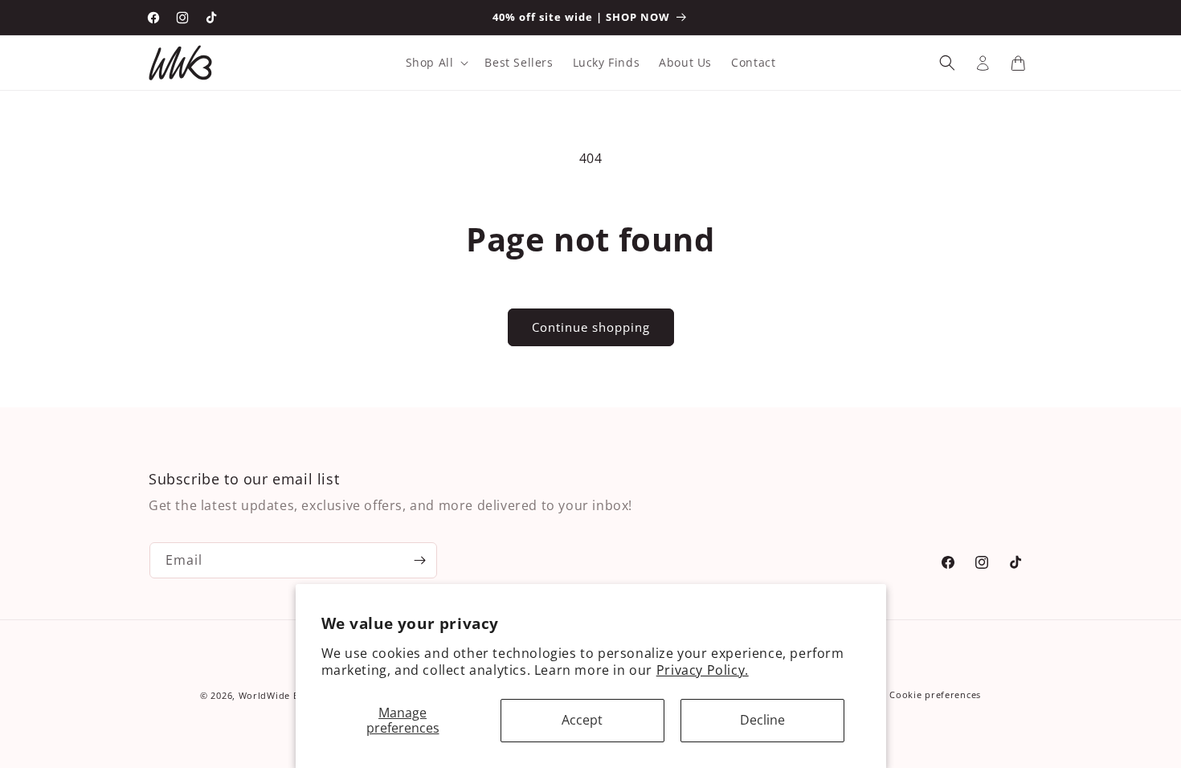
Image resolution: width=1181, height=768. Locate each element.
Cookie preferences (935, 694)
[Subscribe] (419, 560)
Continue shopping (591, 327)
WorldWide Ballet (279, 695)
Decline (762, 720)
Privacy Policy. (702, 670)
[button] (436, 63)
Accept (582, 720)
